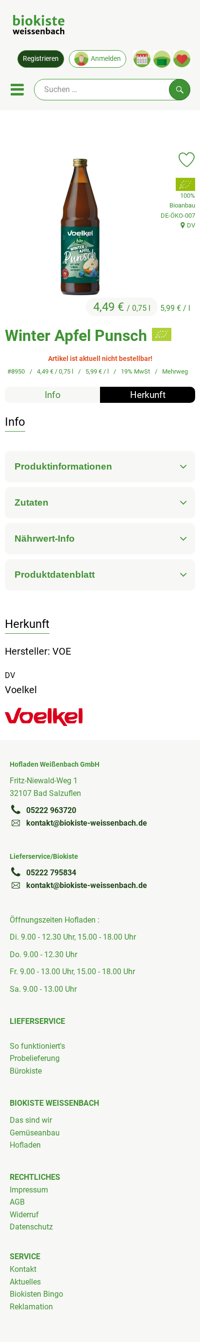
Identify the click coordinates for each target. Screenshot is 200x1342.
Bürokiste (26, 1071)
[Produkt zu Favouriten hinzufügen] (186, 159)
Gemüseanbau (35, 1132)
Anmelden (106, 59)
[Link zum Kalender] (141, 58)
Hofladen (25, 1145)
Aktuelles (25, 1281)
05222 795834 (51, 872)
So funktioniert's (37, 1046)
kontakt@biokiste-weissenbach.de (86, 823)
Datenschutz (31, 1226)
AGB (17, 1202)
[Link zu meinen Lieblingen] (181, 58)
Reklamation (31, 1306)
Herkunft (148, 394)
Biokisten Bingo (36, 1294)
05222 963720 (51, 810)
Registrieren (41, 59)
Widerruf (24, 1214)
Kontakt (23, 1269)
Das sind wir (31, 1120)
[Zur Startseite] (38, 26)
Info (53, 394)
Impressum (29, 1189)
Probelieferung (35, 1058)
